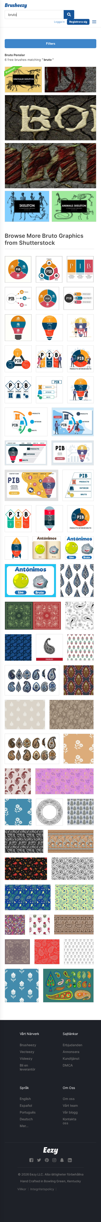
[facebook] (31, 1160)
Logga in (59, 21)
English (25, 1099)
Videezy (26, 1058)
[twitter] (39, 1160)
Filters (50, 43)
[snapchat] (62, 1160)
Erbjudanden (72, 1045)
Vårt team (70, 1105)
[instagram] (54, 1160)
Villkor (21, 1189)
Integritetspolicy (42, 1189)
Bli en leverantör (27, 1067)
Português (28, 1112)
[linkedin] (70, 1160)
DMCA (68, 1065)
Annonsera (71, 1052)
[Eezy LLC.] (50, 1150)
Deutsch (26, 1119)
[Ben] (50, 118)
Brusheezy (28, 1045)
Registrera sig (78, 21)
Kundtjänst (71, 1058)
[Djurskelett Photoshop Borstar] (74, 206)
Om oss (69, 1099)
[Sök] (69, 14)
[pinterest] (47, 1160)
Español (26, 1105)
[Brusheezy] (16, 5)
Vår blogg (70, 1112)
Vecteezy (27, 1052)
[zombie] (50, 165)
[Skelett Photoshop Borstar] (27, 206)
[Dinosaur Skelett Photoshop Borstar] (23, 80)
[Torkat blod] (70, 80)
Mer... (24, 1126)
